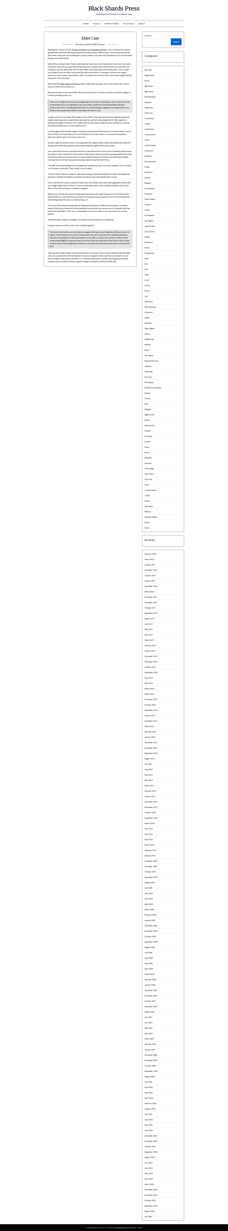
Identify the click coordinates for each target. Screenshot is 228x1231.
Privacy (148, 398)
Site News (148, 436)
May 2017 (149, 629)
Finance (148, 205)
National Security (151, 361)
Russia (147, 420)
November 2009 (151, 866)
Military (148, 344)
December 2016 (151, 656)
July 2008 (148, 953)
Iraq (146, 269)
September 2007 (151, 1006)
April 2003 (149, 1179)
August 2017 (150, 619)
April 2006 (149, 1098)
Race (146, 404)
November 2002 (151, 1195)
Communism (149, 129)
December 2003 (151, 1136)
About (142, 24)
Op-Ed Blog (128, 24)
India (146, 258)
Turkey (147, 495)
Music (147, 350)
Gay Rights (149, 221)
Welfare (148, 512)
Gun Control (149, 231)
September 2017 (151, 613)
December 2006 (151, 1055)
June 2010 (149, 829)
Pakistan (148, 366)
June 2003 (149, 1168)
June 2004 (149, 1130)
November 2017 (151, 602)
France (147, 210)
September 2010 (151, 818)
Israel (147, 280)
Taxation (148, 463)
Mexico (147, 334)
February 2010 (150, 850)
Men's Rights (150, 328)
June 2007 (149, 1023)
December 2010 (151, 802)
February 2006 (150, 1103)
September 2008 (151, 942)
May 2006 (149, 1093)
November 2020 (151, 586)
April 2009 (149, 904)
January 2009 (150, 920)
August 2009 (150, 882)
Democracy (149, 151)
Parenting (148, 371)
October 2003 (150, 1146)
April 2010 (149, 839)
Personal (148, 377)
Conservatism (150, 134)
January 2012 (150, 737)
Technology (149, 468)
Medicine (148, 323)
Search (148, 36)
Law (146, 296)
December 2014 (151, 699)
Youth (147, 528)
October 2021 (150, 575)
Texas (147, 485)
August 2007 (150, 1012)
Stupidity (148, 458)
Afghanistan (149, 75)
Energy (147, 178)
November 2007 (151, 996)
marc (102, 44)
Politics (148, 393)
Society (147, 441)
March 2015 (149, 694)
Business (148, 102)
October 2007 (150, 1001)
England (148, 183)
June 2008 (149, 958)
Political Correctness (153, 388)
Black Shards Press (114, 8)
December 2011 (151, 742)
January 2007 (150, 1050)
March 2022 (149, 559)
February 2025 (150, 554)
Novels (96, 24)
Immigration (149, 253)
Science (147, 431)
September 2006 (151, 1071)
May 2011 (149, 775)
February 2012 (150, 732)
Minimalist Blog (122, 1228)
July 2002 (148, 1216)
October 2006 (150, 1066)
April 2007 (149, 1033)
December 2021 (151, 570)
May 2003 (149, 1173)
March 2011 (149, 785)
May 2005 (149, 1125)
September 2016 (151, 672)
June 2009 (149, 893)
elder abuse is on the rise (70, 84)
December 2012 (151, 721)
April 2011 (149, 780)
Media (147, 318)
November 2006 (151, 1060)
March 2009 (149, 909)
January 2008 (150, 985)
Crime (147, 140)
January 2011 (150, 796)
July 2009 (148, 888)
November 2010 (151, 807)
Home (86, 24)
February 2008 (150, 979)
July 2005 (148, 1114)
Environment (150, 188)
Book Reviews (150, 97)
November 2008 (151, 931)
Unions (147, 501)
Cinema (147, 124)
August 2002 (150, 1211)
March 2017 (149, 640)
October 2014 (150, 705)
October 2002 (150, 1200)
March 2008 (149, 974)
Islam (147, 275)
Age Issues (149, 86)
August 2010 (150, 823)
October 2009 (150, 872)
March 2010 (149, 845)
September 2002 (151, 1206)
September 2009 (151, 877)
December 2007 (151, 990)
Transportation (151, 490)
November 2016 (151, 662)
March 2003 (149, 1184)
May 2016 (149, 678)
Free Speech (149, 215)
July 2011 (148, 764)
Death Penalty (150, 145)
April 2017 (149, 635)
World (147, 522)
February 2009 (150, 915)
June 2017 (149, 624)
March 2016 (149, 689)
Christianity (149, 118)
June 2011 (149, 769)
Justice (147, 285)
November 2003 (151, 1141)
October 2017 (150, 608)
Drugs (147, 167)
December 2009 (151, 861)
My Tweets (149, 355)
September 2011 (151, 753)
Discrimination (150, 161)
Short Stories (111, 24)
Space (147, 447)
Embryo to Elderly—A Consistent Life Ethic (89, 49)
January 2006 (150, 1109)
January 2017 (150, 651)
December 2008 (151, 926)
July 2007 (148, 1017)
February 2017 (150, 645)
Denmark (148, 156)
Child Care (149, 113)
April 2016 (149, 683)
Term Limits (149, 474)
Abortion (148, 70)
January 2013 (150, 715)
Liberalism (149, 301)
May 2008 (149, 963)
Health (147, 237)
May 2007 (149, 1028)
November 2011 (151, 748)
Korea (147, 291)
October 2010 (150, 812)
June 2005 (149, 1120)
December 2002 (151, 1189)
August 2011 (150, 759)
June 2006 (149, 1087)
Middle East (149, 339)
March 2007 (149, 1039)
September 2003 (151, 1152)
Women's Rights (151, 517)
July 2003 (148, 1163)
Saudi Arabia (149, 425)
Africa (147, 81)
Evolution (148, 194)
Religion (148, 409)
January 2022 (150, 565)
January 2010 (150, 856)
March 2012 (149, 726)
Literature (149, 312)
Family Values (150, 199)
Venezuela (149, 506)
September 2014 (151, 710)
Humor (147, 248)
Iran (146, 264)
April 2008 (149, 969)
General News (150, 226)
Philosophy (149, 382)
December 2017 (151, 597)
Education (148, 172)
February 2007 (150, 1044)
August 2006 (150, 1076)
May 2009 (149, 899)
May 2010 (149, 834)
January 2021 (150, 581)
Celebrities (149, 108)
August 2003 (150, 1157)
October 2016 (150, 667)
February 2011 (150, 791)
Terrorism (148, 479)
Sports (147, 452)
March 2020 (149, 592)
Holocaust (149, 242)
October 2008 (150, 936)
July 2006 (148, 1082)
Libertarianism (150, 307)
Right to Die (149, 415)
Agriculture (149, 91)
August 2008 (150, 947)
